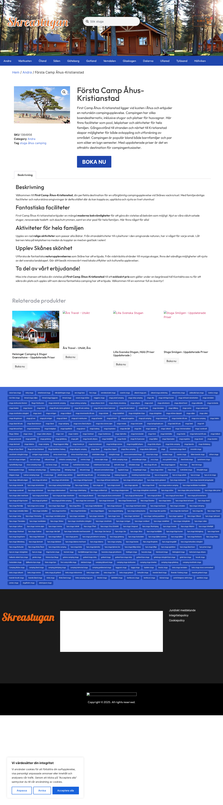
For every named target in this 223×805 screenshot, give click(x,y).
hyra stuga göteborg (117, 537)
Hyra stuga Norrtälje (16, 506)
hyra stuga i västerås (96, 516)
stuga (163, 449)
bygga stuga (135, 567)
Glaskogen (129, 61)
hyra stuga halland (55, 537)
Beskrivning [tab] (25, 175)
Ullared (164, 61)
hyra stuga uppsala (131, 485)
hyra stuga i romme (55, 526)
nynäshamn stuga (203, 459)
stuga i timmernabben (183, 429)
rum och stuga (35, 459)
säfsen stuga (213, 454)
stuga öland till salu (16, 424)
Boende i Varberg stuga (179, 572)
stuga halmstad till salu (198, 434)
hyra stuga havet (213, 531)
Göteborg (73, 61)
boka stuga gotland (126, 572)
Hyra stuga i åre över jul (103, 531)
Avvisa (42, 790)
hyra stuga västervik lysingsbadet (201, 480)
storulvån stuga (195, 449)
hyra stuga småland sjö (99, 490)
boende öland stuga (160, 572)
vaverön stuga (125, 393)
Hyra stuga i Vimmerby (33, 516)
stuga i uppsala (151, 429)
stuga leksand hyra (15, 429)
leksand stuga (85, 470)
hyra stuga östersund (106, 501)
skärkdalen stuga (98, 454)
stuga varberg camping (78, 403)
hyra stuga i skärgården (182, 521)
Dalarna (148, 61)
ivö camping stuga (103, 475)
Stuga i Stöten (14, 434)
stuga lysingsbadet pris (155, 424)
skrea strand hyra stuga (79, 454)
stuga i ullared (166, 429)
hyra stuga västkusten (178, 480)
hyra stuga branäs (132, 542)
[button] (64, 92)
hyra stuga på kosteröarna (197, 495)
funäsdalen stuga (15, 562)
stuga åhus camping (33, 143)
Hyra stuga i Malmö (187, 526)
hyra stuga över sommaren (85, 501)
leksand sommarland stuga (104, 470)
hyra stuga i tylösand (212, 516)
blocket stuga (102, 578)
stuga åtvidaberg (204, 444)
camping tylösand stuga (104, 562)
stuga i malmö (73, 434)
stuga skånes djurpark (174, 413)
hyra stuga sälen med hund (18, 495)
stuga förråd (121, 439)
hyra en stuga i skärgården (18, 552)
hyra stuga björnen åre (112, 547)
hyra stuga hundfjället (154, 531)
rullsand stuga (50, 459)
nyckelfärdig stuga (15, 465)
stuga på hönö (112, 418)
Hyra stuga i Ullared (194, 516)
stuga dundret (212, 439)
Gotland (91, 61)
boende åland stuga (35, 578)
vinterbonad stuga (44, 393)
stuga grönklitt (31, 439)
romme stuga (85, 459)
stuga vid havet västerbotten (188, 398)
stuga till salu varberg (81, 408)
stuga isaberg (94, 429)
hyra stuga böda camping (57, 547)
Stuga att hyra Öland (16, 449)
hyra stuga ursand (113, 485)
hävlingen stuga (131, 552)
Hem (16, 72)
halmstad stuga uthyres (197, 552)
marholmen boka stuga (81, 465)
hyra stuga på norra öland (174, 495)
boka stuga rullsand (16, 572)
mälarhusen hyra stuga (102, 465)
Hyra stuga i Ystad (213, 511)
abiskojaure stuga (45, 583)
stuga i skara (27, 434)
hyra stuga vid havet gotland (133, 480)
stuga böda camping (173, 444)
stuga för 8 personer (137, 439)
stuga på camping (145, 418)
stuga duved (198, 439)
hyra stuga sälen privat (213, 490)
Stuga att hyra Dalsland (36, 449)
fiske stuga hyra (50, 562)
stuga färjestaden (168, 439)
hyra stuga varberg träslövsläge (60, 485)
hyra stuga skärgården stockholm (145, 490)
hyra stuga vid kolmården (60, 480)
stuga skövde (103, 413)
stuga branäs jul (78, 444)
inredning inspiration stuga (141, 475)
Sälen (56, 61)
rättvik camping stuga (119, 459)
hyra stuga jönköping (116, 511)
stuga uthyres (135, 403)
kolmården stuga (186, 470)
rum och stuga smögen (17, 459)
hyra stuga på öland (154, 495)
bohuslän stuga (142, 572)
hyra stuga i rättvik (73, 526)
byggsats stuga (121, 567)
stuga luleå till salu (174, 424)
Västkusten (25, 61)
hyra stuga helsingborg (195, 531)
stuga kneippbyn (50, 429)
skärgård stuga (114, 454)
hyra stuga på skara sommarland (109, 495)
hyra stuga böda (76, 547)
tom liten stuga (14, 398)
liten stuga (183, 465)
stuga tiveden (14, 408)
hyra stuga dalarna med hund (76, 542)
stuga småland (66, 413)
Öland (42, 61)
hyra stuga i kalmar (34, 531)
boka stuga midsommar (73, 572)
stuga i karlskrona (104, 434)
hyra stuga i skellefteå (161, 521)
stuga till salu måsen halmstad (104, 408)
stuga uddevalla (197, 403)
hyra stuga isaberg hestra (136, 511)
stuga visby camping (135, 398)
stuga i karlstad (88, 434)
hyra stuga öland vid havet (185, 501)
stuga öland (50, 424)
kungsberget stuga (139, 470)
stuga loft (200, 424)
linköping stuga (70, 470)
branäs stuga (163, 567)
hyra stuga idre (198, 511)
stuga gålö (74, 439)
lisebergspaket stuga (16, 470)
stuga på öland (62, 418)
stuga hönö (152, 434)
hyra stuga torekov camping (168, 485)
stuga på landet (96, 418)
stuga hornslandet (137, 434)
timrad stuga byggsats (50, 398)
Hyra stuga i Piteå (90, 526)
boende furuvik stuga (16, 578)
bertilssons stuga (133, 578)
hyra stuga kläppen (97, 511)
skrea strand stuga (60, 454)
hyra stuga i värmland (132, 516)
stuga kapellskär (66, 429)
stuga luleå (189, 424)
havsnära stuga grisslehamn (111, 552)
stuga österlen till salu (179, 418)
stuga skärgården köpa (137, 413)
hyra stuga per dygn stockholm (63, 495)
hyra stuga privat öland (40, 495)
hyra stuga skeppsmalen (120, 490)
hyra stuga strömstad (35, 490)
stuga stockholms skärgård (19, 413)
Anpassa (22, 790)
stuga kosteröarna (33, 429)
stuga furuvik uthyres (90, 439)
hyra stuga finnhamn (194, 537)
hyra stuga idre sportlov (158, 511)
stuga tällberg (173, 408)
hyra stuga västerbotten (36, 485)
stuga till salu (143, 408)
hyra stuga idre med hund (179, 511)
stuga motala (121, 424)
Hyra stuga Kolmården (78, 511)
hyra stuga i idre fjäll (53, 531)
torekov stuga (213, 393)
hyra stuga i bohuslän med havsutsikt (77, 531)
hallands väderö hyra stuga (18, 557)
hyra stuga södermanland (56, 490)
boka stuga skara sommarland (202, 567)
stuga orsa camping (199, 418)
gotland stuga (106, 557)
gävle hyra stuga (185, 557)
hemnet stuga (69, 552)
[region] (45, 777)
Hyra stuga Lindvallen (40, 511)
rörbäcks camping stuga (67, 459)
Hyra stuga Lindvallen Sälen (18, 511)
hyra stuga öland (204, 501)
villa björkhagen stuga (62, 393)
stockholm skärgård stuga (18, 454)
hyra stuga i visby (15, 516)
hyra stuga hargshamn (17, 537)
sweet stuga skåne (82, 398)
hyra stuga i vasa (114, 516)
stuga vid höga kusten (166, 398)
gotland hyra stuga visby (123, 557)
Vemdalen (109, 61)
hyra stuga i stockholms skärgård (79, 521)
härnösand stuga (162, 552)
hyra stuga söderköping (78, 490)
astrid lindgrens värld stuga (182, 578)
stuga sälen (203, 413)
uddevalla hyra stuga (196, 393)
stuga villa (150, 398)
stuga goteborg (45, 439)
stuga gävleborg (61, 439)
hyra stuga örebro (165, 501)
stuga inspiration (110, 429)
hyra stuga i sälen (201, 521)
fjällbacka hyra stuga (33, 562)
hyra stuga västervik (16, 485)
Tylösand (181, 61)
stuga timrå (41, 408)
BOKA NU (94, 162)
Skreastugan (37, 21)
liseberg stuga (55, 470)
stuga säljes (190, 413)
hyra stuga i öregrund (130, 526)
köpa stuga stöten (157, 470)
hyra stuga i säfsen (15, 526)
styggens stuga (99, 398)
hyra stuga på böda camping (61, 501)
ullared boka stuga (178, 393)
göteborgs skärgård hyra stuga (164, 557)
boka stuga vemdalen (179, 567)
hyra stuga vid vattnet (39, 480)
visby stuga (29, 393)
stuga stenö (37, 413)
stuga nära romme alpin (104, 424)
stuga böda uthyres (154, 444)
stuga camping (44, 444)
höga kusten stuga (52, 552)
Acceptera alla (65, 790)
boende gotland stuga (199, 572)
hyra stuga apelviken (168, 547)
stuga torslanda (212, 403)
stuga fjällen (153, 439)
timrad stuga (66, 398)
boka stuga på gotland (53, 572)
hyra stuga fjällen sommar (157, 537)
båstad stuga (164, 578)
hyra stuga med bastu (158, 506)
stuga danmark (14, 444)
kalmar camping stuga (31, 475)
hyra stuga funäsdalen (136, 537)
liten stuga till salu (150, 465)
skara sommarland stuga (133, 454)
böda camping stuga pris (84, 578)
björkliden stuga (116, 578)
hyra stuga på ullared (86, 495)
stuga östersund (161, 418)
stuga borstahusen (95, 444)
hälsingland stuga (178, 552)
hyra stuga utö (98, 485)
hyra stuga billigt (151, 547)
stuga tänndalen (158, 408)
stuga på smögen (46, 418)
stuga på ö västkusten (79, 418)
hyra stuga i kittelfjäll (206, 526)
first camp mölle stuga (68, 562)
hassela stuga (146, 552)
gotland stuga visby (90, 557)
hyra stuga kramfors (59, 511)
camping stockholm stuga (192, 562)
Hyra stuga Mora (75, 506)
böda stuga (51, 578)
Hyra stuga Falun (212, 537)
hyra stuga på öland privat (134, 495)
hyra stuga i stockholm (104, 521)
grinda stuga (36, 557)
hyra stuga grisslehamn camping (94, 537)
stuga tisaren (27, 408)
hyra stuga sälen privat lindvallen (189, 490)
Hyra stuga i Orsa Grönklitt (110, 526)
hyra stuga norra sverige (36, 506)
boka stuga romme (34, 572)
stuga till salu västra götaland (59, 408)
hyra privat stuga (205, 547)
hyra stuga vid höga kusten (83, 480)
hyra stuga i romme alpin (35, 526)
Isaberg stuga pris (121, 475)
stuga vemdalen (208, 398)
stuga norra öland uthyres (82, 424)
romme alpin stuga (101, 459)
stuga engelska (184, 439)
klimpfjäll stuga (202, 470)
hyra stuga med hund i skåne (136, 506)
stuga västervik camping (57, 403)
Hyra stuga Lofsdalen (177, 506)
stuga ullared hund (180, 403)
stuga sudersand (202, 408)
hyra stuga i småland (142, 521)
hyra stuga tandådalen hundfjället (194, 485)
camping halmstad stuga (79, 567)
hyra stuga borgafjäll (169, 542)
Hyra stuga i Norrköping (150, 526)
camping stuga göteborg (169, 562)
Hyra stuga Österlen (147, 501)
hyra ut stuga (195, 475)
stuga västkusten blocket (18, 403)
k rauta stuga (48, 475)
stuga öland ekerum (34, 424)
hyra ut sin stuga (210, 475)
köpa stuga (172, 470)
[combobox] (111, 21)
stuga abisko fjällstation (148, 449)
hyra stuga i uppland (176, 516)
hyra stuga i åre (120, 531)
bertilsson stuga (149, 578)
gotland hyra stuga (142, 557)
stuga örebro (214, 418)
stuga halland (215, 434)
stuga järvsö (81, 429)
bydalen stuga (149, 567)
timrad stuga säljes (31, 398)
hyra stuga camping (114, 542)
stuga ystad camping (116, 398)
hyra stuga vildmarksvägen (18, 480)
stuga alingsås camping (78, 449)
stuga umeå (149, 403)
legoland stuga (123, 470)
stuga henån (181, 434)
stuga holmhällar (166, 434)
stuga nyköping (63, 424)
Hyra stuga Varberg (82, 485)
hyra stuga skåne (167, 490)
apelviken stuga (202, 578)
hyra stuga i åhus (136, 531)
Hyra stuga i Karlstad (16, 531)
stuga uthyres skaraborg (117, 403)
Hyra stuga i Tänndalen (17, 521)
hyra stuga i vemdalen (77, 516)
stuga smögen (51, 413)
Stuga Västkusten (38, 403)
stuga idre (137, 429)
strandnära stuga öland (178, 449)
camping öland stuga (36, 567)
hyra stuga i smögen (123, 521)
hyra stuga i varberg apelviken (154, 516)
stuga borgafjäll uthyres (135, 444)
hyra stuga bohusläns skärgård (191, 542)
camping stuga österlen (148, 562)
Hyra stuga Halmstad (36, 537)
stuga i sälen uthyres (44, 434)
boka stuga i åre (109, 572)
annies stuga (13, 583)
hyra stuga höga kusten (174, 531)
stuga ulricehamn (163, 403)
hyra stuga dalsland (54, 542)
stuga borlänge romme (114, 444)
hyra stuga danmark (36, 542)
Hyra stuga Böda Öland (36, 547)
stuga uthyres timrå (97, 403)
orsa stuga (154, 459)
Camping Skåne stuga (17, 567)
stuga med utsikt (137, 424)
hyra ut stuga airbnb (179, 475)
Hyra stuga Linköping (197, 506)
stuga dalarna (29, 444)
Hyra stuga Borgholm (150, 542)
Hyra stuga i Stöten (56, 521)
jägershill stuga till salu (85, 475)
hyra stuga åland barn (187, 547)
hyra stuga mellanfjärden (94, 506)
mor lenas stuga (51, 465)
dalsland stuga (86, 562)
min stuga (64, 465)
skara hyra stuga (152, 454)
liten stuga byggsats (168, 465)
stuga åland (95, 449)
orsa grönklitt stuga (169, 459)
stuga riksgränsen (15, 418)
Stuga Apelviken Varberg (56, 449)
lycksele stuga (119, 465)
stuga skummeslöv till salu (85, 413)
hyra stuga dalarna (96, 542)
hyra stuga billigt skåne (133, 547)
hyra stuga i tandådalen (38, 521)
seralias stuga (167, 454)
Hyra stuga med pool (114, 506)
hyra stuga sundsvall (16, 490)
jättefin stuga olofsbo (65, 475)
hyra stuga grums (72, 537)
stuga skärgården (155, 413)
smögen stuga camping (40, 454)
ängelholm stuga (28, 583)
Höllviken (200, 61)
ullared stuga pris (140, 393)
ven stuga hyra (80, 393)
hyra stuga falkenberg (16, 542)
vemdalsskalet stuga (108, 393)
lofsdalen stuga (134, 465)
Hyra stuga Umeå (148, 485)
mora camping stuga (34, 465)
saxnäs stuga (181, 454)
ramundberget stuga (139, 459)
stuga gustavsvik (15, 439)
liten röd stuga (197, 465)
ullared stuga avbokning (159, 393)
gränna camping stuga (71, 557)
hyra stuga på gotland (39, 501)
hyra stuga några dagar (57, 506)
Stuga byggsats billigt (60, 444)
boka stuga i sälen (93, 572)
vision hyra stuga (15, 393)
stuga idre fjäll (125, 429)
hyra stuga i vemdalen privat (55, 516)
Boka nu (20, 366)
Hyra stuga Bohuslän (16, 547)
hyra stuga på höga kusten (18, 501)
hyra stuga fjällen (177, 537)
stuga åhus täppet (110, 449)
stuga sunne (187, 408)
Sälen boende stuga (198, 454)
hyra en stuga (37, 552)
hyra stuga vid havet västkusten (108, 480)
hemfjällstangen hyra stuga (87, 552)
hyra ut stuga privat (161, 475)
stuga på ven (30, 418)
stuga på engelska (127, 418)
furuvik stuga (200, 557)
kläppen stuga (14, 475)
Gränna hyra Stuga (52, 557)
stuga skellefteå (118, 413)
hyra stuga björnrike (93, 547)
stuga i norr (60, 434)
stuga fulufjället (107, 439)
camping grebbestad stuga (101, 567)
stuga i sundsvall (201, 429)
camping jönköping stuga (57, 567)
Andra (7, 61)
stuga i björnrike (120, 434)
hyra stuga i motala (169, 526)
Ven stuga (92, 393)
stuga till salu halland (127, 408)
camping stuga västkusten (126, 562)
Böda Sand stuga (65, 578)
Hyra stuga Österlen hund (127, 501)
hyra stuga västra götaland (156, 480)
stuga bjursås (189, 444)
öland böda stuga (187, 459)
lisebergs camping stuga (37, 470)
